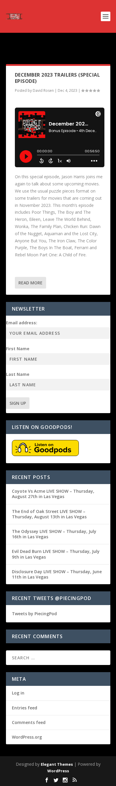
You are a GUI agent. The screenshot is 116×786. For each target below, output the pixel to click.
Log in (18, 693)
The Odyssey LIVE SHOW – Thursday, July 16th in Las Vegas (54, 533)
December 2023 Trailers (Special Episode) (57, 78)
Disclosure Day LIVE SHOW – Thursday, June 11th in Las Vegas (57, 574)
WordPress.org (27, 737)
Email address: (21, 322)
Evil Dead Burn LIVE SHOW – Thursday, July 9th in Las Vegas (56, 553)
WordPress (58, 770)
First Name (17, 348)
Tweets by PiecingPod (34, 613)
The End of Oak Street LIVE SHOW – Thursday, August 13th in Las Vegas (49, 514)
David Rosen (43, 90)
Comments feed (29, 722)
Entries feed (24, 708)
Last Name (17, 374)
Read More (30, 283)
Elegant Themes (57, 764)
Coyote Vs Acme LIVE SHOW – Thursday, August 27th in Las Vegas (53, 493)
